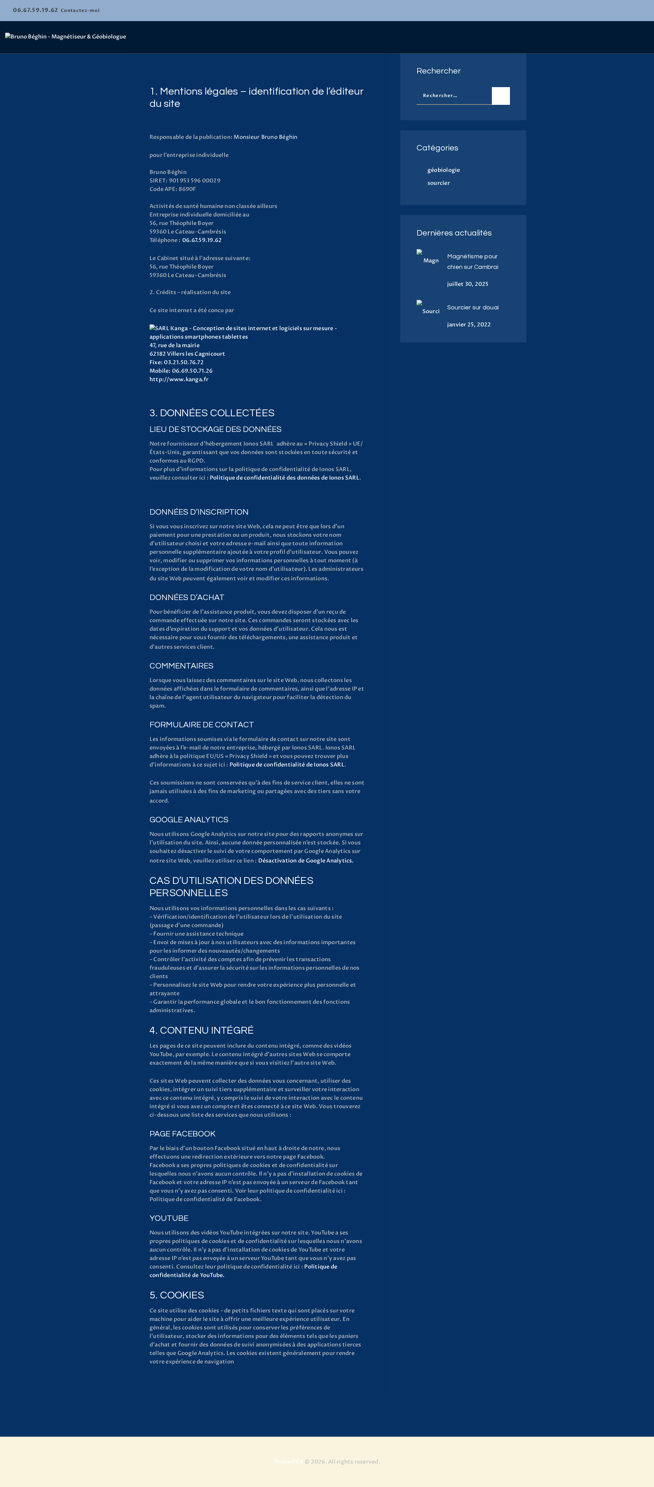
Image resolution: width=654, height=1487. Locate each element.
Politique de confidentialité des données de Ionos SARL (284, 478)
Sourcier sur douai (473, 307)
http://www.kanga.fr (179, 379)
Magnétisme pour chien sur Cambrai (472, 261)
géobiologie (443, 170)
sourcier (438, 183)
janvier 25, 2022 (469, 324)
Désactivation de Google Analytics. (306, 860)
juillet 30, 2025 (468, 284)
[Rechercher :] (463, 95)
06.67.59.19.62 (202, 240)
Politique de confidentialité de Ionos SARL (287, 765)
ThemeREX (288, 1462)
